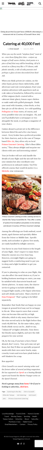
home (26, 383)
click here (23, 386)
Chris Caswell (14, 49)
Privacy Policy (32, 424)
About (27, 419)
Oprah (21, 372)
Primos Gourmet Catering (13, 144)
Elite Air (10, 141)
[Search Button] (40, 3)
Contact (22, 424)
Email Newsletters (11, 424)
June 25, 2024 (28, 49)
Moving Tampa (16, 416)
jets (4, 398)
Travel (6, 416)
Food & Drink (20, 414)
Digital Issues (27, 422)
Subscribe (34, 419)
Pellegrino (6, 111)
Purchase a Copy (15, 422)
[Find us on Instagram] (24, 444)
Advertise (18, 419)
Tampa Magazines (18, 439)
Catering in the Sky (14, 392)
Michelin (5, 171)
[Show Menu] (3, 3)
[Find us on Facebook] (21, 444)
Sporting (27, 416)
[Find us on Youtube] (18, 444)
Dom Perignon (8, 297)
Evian (15, 111)
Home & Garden (33, 414)
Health (34, 416)
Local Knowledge (8, 414)
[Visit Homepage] (21, 3)
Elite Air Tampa (8, 395)
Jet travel (32, 395)
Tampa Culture (8, 419)
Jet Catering (21, 395)
